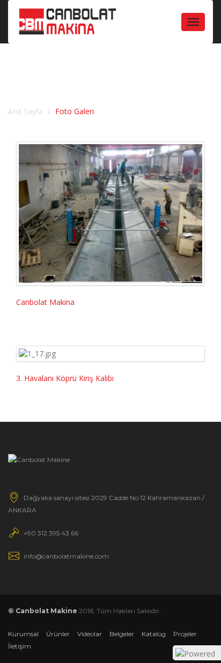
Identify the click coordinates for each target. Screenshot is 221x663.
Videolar (89, 634)
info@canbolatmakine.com (66, 556)
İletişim (19, 646)
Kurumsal (23, 634)
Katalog (154, 634)
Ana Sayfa (25, 111)
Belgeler (121, 634)
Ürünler (58, 634)
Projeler (185, 634)
